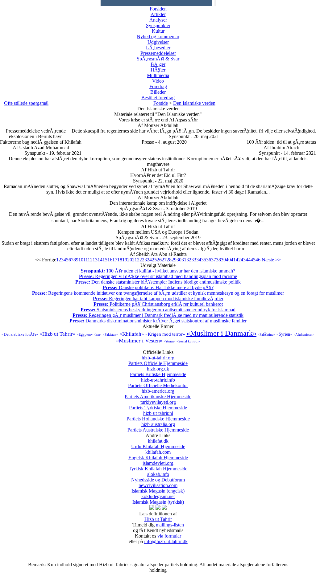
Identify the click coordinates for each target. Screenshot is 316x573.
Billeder (158, 92)
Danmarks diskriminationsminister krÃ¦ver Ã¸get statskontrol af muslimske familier (158, 320)
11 (85, 259)
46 (258, 259)
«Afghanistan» (303, 334)
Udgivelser (158, 42)
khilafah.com (158, 454)
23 (144, 259)
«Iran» (98, 334)
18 (119, 259)
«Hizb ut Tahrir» (58, 334)
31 (183, 259)
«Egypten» (85, 334)
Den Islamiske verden (194, 103)
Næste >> (271, 259)
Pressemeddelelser (158, 53)
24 (149, 259)
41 (233, 259)
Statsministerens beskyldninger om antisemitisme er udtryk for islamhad (158, 309)
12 (90, 259)
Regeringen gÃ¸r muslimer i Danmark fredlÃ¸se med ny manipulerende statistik (158, 315)
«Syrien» (284, 334)
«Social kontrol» (188, 341)
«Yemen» (169, 341)
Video (158, 81)
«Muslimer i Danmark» (221, 333)
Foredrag (158, 86)
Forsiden (158, 8)
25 (154, 259)
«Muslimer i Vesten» (139, 341)
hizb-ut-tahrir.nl (158, 416)
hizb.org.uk (158, 371)
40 (228, 259)
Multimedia (158, 75)
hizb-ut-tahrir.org (158, 360)
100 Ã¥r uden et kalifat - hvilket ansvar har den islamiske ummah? (158, 270)
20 (129, 259)
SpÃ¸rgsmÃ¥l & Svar (158, 58)
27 (164, 259)
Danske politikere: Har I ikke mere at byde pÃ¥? (158, 287)
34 (198, 259)
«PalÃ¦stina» (266, 334)
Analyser (158, 20)
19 (124, 259)
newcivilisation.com (158, 488)
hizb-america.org (158, 393)
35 (203, 259)
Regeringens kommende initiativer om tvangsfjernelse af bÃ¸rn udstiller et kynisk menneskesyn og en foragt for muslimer (158, 293)
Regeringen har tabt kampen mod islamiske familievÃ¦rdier (158, 298)
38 (218, 259)
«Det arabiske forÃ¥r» (20, 334)
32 (188, 259)
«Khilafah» (131, 334)
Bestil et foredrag (158, 97)
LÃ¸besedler (158, 47)
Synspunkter (158, 25)
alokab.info (158, 477)
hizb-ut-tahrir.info (158, 382)
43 (243, 259)
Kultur (158, 31)
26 (159, 259)
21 (134, 259)
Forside (160, 103)
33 (193, 259)
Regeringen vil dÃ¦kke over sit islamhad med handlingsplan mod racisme (158, 276)
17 (114, 259)
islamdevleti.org (158, 465)
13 (95, 259)
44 (248, 259)
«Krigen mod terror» (165, 334)
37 (213, 259)
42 (238, 259)
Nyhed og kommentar (158, 36)
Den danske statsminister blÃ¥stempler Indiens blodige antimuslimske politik (158, 281)
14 (100, 259)
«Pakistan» (110, 334)
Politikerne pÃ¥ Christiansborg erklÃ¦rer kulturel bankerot (158, 304)
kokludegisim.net (158, 499)
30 (179, 259)
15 (104, 259)
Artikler (158, 14)
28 (169, 259)
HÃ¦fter (158, 69)
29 (174, 259)
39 (223, 259)
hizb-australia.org (158, 427)
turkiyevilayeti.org (158, 404)
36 (208, 259)
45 (253, 259)
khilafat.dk (158, 443)
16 (109, 259)
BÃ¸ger (158, 64)
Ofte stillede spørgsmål (26, 103)
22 (139, 259)
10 (80, 259)
